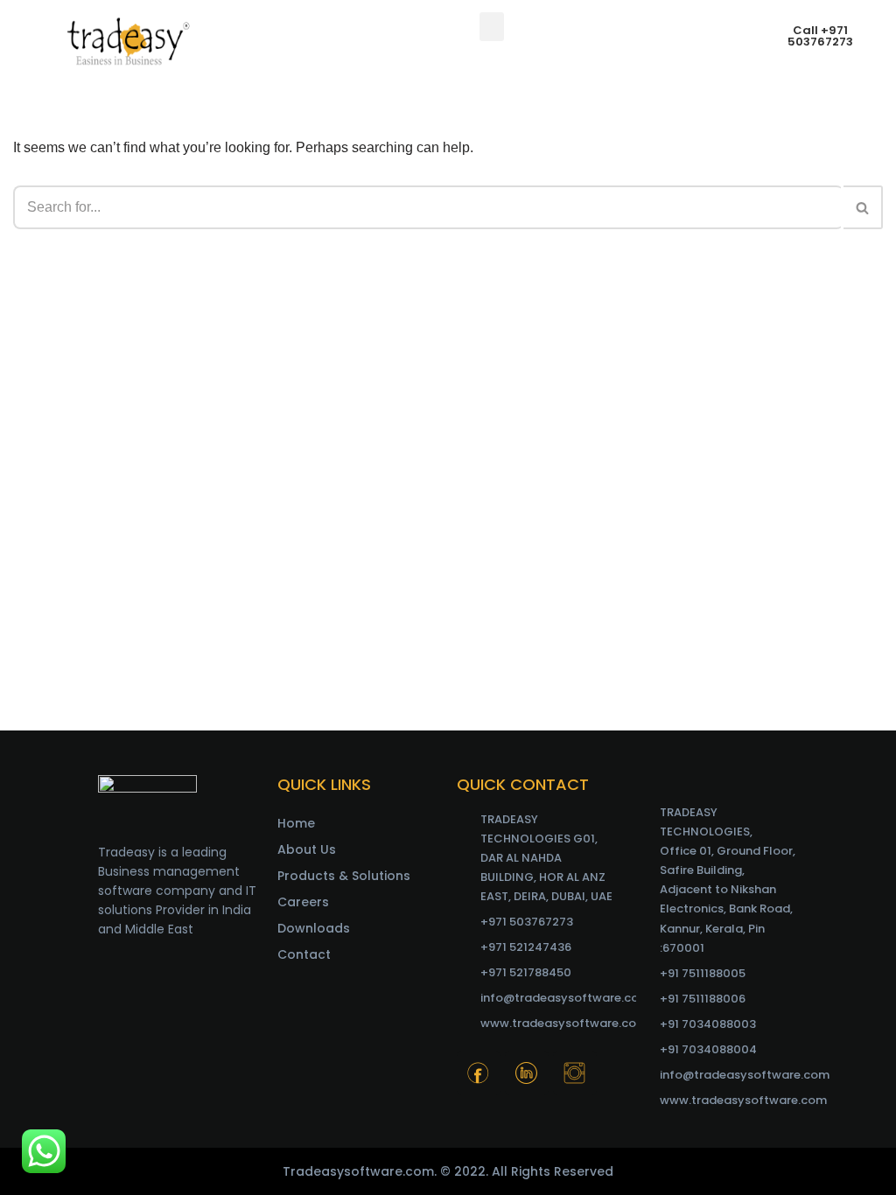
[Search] (863, 207)
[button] (492, 26)
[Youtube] (478, 1117)
